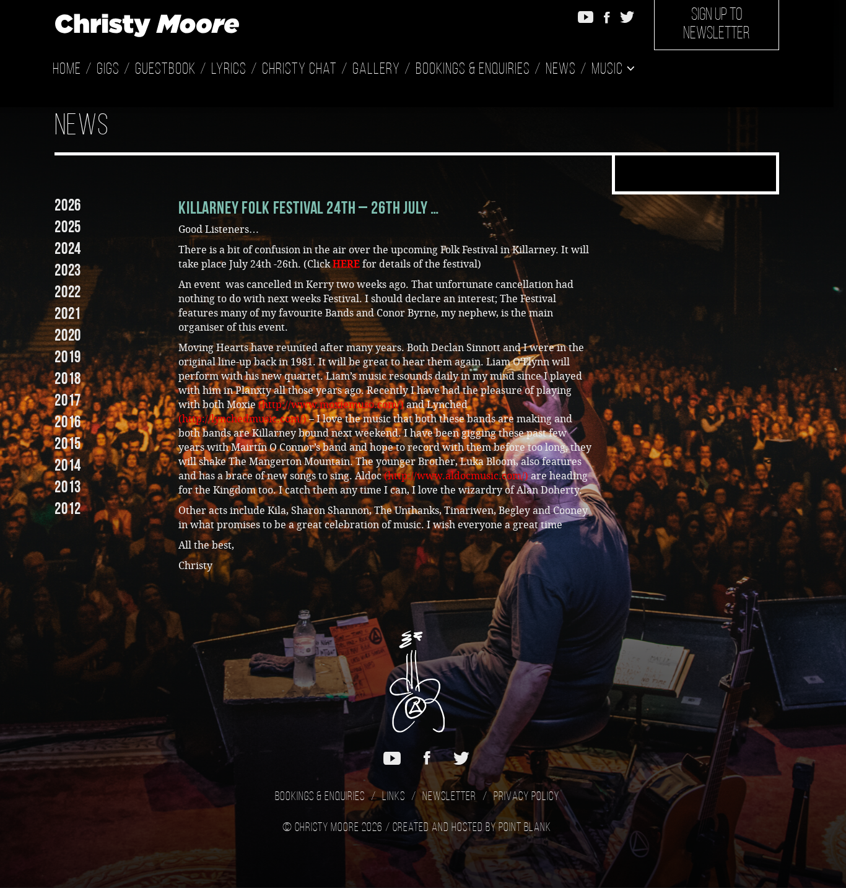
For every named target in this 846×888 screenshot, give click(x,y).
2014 (68, 465)
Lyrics (228, 69)
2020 (68, 335)
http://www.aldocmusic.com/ (456, 476)
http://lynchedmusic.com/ (242, 419)
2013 (68, 486)
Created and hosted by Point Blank (472, 828)
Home (67, 69)
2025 (68, 226)
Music (608, 69)
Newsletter (449, 797)
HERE (346, 264)
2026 (68, 205)
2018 (68, 378)
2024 (68, 248)
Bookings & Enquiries (473, 69)
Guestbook (165, 69)
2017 (68, 400)
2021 (68, 313)
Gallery (376, 69)
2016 (68, 421)
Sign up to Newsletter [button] (716, 25)
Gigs (108, 69)
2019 (68, 356)
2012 (68, 508)
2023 (68, 270)
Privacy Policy (526, 797)
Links (393, 797)
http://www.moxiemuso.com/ (331, 405)
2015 (68, 443)
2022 (68, 291)
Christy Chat (299, 69)
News (561, 69)
